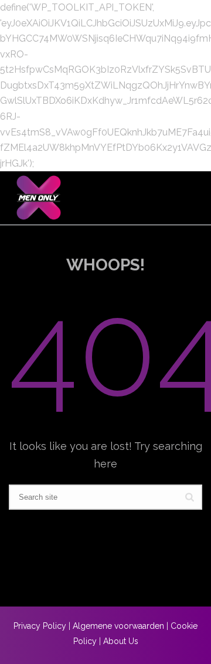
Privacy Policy (39, 626)
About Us (120, 641)
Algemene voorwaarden (118, 626)
